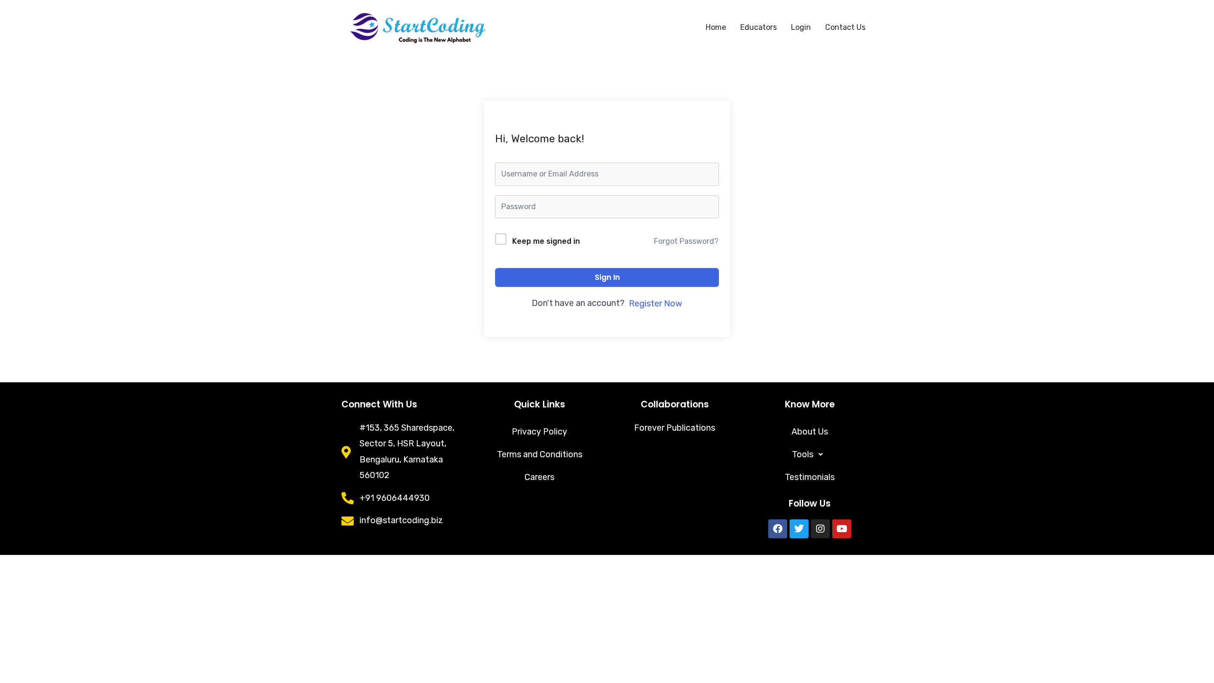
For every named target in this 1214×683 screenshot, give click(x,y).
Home (716, 27)
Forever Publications (674, 428)
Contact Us (845, 27)
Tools (802, 454)
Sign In (607, 277)
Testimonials (810, 477)
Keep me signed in (546, 241)
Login (801, 27)
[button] (810, 454)
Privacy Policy (539, 431)
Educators (758, 27)
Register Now (655, 303)
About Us (809, 431)
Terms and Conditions (539, 454)
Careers (539, 477)
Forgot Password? (686, 241)
